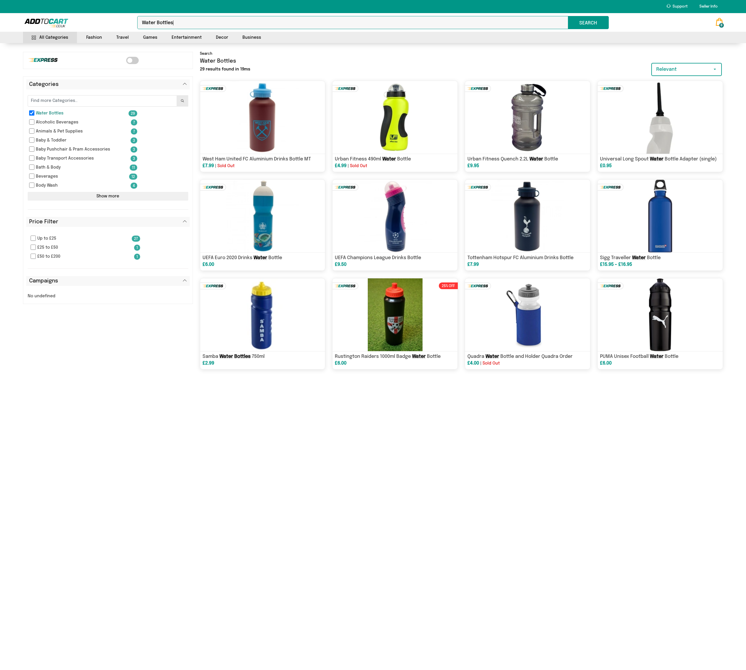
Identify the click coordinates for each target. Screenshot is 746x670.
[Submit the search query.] (182, 101)
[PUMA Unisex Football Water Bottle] (660, 314)
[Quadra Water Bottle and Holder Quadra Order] (527, 314)
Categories (44, 84)
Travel (122, 38)
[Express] (132, 60)
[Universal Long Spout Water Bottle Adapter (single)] (660, 117)
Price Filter (43, 221)
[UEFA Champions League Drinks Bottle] (395, 216)
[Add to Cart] (46, 23)
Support (680, 6)
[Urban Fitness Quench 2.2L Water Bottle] (527, 117)
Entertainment (187, 38)
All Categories (53, 38)
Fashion (94, 38)
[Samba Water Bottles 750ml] (262, 314)
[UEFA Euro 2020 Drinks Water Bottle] (262, 216)
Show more (107, 196)
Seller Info (708, 6)
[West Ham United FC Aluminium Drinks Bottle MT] (262, 117)
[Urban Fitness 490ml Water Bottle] (395, 117)
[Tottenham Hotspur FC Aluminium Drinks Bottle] (527, 216)
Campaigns (43, 281)
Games (150, 38)
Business (251, 38)
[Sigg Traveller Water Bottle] (660, 216)
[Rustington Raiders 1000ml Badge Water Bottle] (395, 314)
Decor (222, 38)
